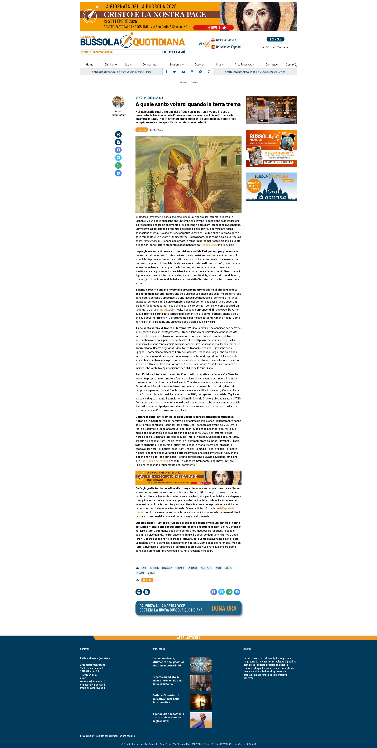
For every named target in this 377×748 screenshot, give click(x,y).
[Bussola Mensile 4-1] (271, 110)
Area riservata (243, 64)
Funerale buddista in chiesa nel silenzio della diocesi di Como (167, 680)
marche (219, 568)
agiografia (154, 568)
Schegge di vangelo (105, 71)
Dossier (199, 64)
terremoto (180, 568)
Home (89, 64)
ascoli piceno (206, 568)
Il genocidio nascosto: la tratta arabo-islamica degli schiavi (168, 717)
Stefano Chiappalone (118, 113)
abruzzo (228, 568)
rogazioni (140, 572)
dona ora (275, 39)
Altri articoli (188, 637)
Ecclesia (194, 82)
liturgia (151, 572)
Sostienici (176, 64)
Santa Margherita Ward (241, 71)
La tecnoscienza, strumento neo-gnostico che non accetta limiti (168, 662)
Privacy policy (87, 735)
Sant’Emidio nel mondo (154, 460)
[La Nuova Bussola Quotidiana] (133, 43)
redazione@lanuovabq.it (92, 681)
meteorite (163, 309)
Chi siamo (111, 64)
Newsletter (275, 47)
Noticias (228, 46)
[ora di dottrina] (271, 187)
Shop (218, 64)
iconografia (167, 568)
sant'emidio (192, 568)
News (226, 40)
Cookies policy (103, 735)
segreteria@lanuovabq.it (93, 684)
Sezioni (128, 64)
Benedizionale (209, 244)
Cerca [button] (289, 64)
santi (144, 568)
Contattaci (272, 64)
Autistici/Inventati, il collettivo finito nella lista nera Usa (165, 699)
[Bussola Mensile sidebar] (271, 148)
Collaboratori (150, 64)
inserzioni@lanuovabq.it (92, 687)
